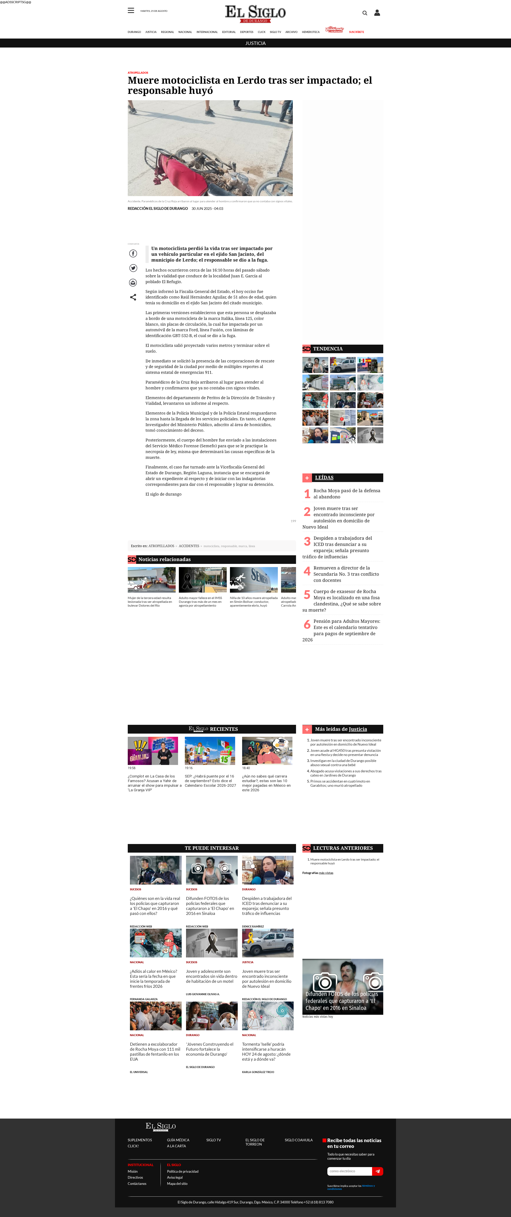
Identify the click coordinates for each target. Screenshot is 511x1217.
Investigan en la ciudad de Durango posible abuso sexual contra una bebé (343, 763)
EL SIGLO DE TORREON (255, 1142)
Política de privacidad (183, 1171)
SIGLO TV (275, 32)
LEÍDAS (324, 477)
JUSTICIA (150, 32)
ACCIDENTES (189, 546)
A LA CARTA (176, 1146)
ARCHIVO (291, 32)
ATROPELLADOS (138, 72)
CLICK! (133, 1146)
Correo (133, 287)
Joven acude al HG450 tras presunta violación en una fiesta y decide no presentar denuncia (345, 752)
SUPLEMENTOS (140, 1140)
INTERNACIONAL (207, 32)
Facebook (134, 258)
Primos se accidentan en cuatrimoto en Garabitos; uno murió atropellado (340, 783)
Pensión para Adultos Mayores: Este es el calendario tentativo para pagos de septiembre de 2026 (341, 630)
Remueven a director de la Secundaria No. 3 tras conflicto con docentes (346, 574)
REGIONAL (167, 32)
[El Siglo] (161, 1135)
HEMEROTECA (311, 32)
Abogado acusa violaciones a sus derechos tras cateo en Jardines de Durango (346, 773)
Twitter (134, 272)
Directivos (135, 1177)
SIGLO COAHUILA (299, 1140)
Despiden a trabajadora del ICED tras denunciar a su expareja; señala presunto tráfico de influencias (337, 547)
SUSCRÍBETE (356, 32)
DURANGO (134, 32)
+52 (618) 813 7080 (319, 1202)
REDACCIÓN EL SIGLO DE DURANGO (158, 208)
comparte (134, 301)
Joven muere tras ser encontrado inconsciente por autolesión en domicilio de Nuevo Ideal (338, 517)
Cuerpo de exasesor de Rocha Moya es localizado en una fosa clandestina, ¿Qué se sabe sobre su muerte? (341, 600)
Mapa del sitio (177, 1183)
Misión (133, 1171)
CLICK (261, 32)
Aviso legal (175, 1177)
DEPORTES (246, 32)
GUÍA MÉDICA (178, 1140)
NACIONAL (185, 32)
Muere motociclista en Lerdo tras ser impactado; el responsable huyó (344, 861)
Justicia (255, 43)
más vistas (326, 873)
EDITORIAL (229, 32)
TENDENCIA (328, 348)
